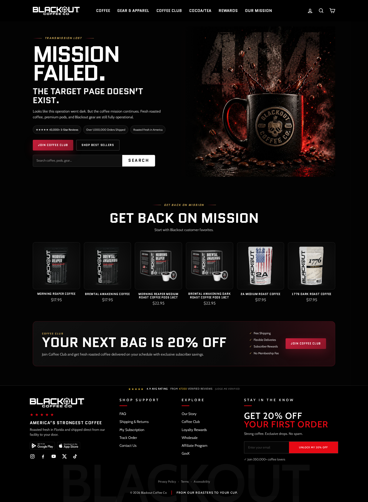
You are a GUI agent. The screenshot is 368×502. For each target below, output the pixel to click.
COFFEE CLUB (169, 10)
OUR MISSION (258, 10)
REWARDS (228, 10)
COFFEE (103, 10)
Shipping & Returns (134, 422)
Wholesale (190, 437)
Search (138, 160)
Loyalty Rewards (194, 430)
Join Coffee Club (53, 145)
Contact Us (128, 445)
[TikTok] (75, 456)
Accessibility (202, 481)
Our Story (189, 414)
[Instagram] (32, 456)
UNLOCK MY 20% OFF (313, 447)
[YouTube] (53, 456)
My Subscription (131, 430)
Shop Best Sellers (98, 145)
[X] (64, 456)
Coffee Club (191, 422)
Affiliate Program (194, 445)
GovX (186, 453)
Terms (185, 481)
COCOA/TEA (200, 10)
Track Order (128, 437)
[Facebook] (43, 456)
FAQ (122, 414)
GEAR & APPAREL (133, 10)
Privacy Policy (167, 481)
